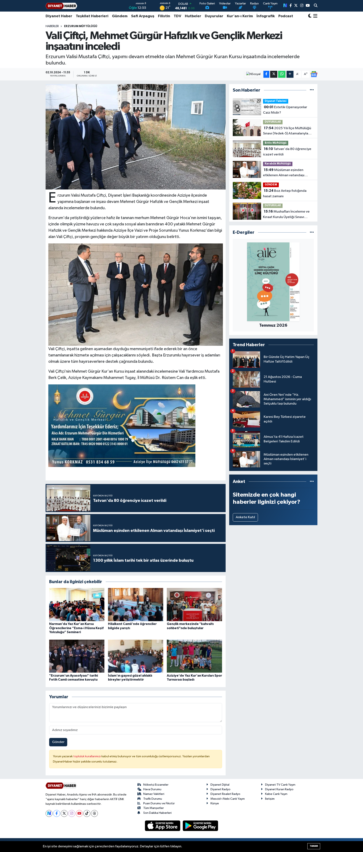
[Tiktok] (86, 813)
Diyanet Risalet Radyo (225, 793)
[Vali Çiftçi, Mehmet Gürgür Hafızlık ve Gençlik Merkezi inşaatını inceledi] (136, 136)
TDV (177, 16)
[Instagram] (71, 813)
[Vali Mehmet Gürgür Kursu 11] (135, 294)
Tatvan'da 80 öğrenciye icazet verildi (287, 151)
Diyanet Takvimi (276, 101)
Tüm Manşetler (153, 808)
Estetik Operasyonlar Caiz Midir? (285, 109)
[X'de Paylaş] (273, 74)
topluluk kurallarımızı (87, 756)
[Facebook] (56, 813)
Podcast (285, 16)
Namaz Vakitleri (153, 793)
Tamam (314, 846)
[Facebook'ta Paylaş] (266, 74)
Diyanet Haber (59, 16)
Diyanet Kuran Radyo (279, 789)
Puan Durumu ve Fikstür (159, 803)
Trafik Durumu (152, 798)
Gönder (58, 742)
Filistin (164, 16)
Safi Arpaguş (142, 16)
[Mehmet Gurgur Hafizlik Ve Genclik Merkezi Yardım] (121, 425)
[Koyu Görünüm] (310, 16)
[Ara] (315, 6)
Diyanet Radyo (220, 789)
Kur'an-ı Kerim (240, 16)
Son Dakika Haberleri (157, 812)
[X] (64, 813)
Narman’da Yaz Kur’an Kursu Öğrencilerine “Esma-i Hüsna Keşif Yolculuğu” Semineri (76, 628)
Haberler (52, 26)
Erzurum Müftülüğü (80, 26)
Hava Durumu (152, 789)
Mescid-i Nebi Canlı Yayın (227, 798)
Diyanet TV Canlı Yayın (280, 784)
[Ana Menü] (315, 16)
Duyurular (214, 16)
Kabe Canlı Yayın (276, 793)
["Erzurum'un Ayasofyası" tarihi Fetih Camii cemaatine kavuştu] (76, 656)
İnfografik (265, 16)
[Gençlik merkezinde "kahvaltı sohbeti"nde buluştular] (194, 604)
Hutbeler (193, 16)
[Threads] (94, 813)
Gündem (120, 16)
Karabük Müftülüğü (278, 163)
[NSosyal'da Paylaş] (253, 74)
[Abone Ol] (313, 74)
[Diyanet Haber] (61, 5)
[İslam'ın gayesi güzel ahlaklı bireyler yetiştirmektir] (135, 656)
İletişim (270, 798)
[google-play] (200, 825)
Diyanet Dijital (219, 784)
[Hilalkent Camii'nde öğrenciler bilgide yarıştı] (135, 604)
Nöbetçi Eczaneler (155, 784)
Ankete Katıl (245, 517)
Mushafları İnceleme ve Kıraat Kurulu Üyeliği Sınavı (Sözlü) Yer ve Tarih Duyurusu (286, 215)
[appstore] (163, 825)
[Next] (49, 813)
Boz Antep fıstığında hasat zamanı (284, 193)
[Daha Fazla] (290, 74)
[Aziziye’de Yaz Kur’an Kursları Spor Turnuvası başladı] (194, 656)
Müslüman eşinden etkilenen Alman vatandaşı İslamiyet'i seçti (283, 173)
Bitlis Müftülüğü (276, 143)
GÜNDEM (271, 184)
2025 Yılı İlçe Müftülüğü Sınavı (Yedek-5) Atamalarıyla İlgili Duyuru (287, 131)
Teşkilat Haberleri (92, 16)
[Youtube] (79, 813)
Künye (214, 803)
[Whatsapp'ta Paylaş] (281, 74)
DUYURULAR (273, 122)
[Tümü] (312, 90)
